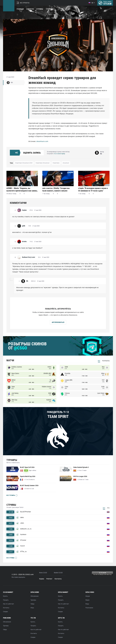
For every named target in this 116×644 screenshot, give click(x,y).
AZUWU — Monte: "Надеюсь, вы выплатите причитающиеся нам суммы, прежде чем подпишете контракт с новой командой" (22, 189)
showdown (66, 163)
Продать (5, 600)
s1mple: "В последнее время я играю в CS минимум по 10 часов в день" (93, 189)
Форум (88, 596)
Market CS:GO (58, 572)
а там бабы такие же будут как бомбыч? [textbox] (27, 248)
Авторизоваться (58, 322)
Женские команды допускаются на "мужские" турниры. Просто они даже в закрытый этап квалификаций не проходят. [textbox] (57, 289)
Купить (5, 596)
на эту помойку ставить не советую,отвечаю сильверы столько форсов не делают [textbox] (43, 217)
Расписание (89, 607)
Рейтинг (49, 579)
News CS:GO (43, 572)
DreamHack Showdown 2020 (24, 163)
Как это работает (8, 604)
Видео (87, 600)
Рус (108, 508)
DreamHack (56, 163)
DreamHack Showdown (43, 163)
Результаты (106, 361)
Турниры (49, 9)
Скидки (5, 611)
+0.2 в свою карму (59, 153)
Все (99, 361)
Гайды (32, 604)
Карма (41, 579)
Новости (30, 9)
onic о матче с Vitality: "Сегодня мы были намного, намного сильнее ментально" (56, 189)
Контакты (58, 579)
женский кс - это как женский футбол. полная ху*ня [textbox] (32, 232)
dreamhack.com (42, 141)
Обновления (34, 596)
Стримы (39, 9)
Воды (87, 604)
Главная (20, 9)
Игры (32, 607)
